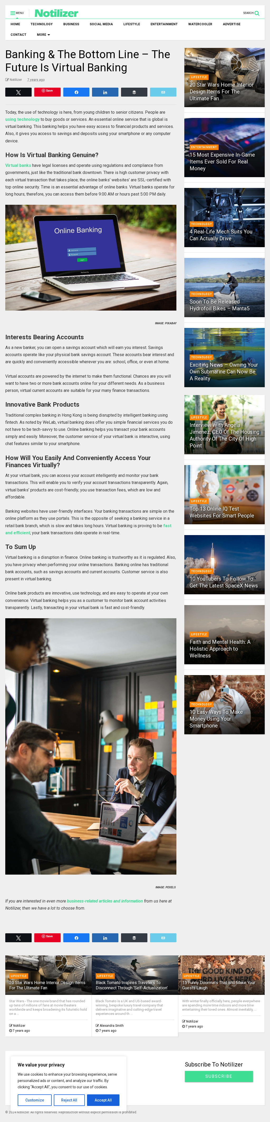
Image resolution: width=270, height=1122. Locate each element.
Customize (34, 1100)
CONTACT (18, 35)
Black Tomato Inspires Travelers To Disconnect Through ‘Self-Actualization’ (132, 985)
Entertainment (204, 147)
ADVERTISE (231, 24)
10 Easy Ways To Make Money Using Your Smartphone (216, 719)
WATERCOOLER (200, 24)
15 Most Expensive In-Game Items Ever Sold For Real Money (222, 162)
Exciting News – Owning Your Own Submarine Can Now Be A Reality (224, 372)
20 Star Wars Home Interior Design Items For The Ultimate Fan (222, 92)
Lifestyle (199, 77)
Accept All (103, 1100)
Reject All (69, 1100)
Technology (201, 224)
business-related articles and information (105, 901)
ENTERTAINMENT (164, 24)
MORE (41, 35)
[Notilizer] (54, 15)
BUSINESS (71, 24)
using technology (22, 119)
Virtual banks (18, 165)
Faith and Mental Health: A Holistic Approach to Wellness (220, 649)
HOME (15, 24)
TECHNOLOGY (42, 24)
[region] (69, 1083)
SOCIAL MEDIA (101, 24)
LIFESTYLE (131, 24)
